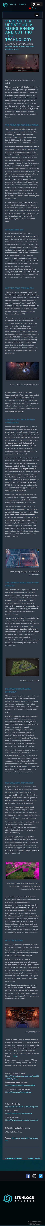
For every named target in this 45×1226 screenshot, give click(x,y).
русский (8, 47)
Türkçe (15, 49)
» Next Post (34, 1158)
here (15, 1056)
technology (33, 1138)
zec (6, 1141)
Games (22, 4)
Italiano (15, 47)
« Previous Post (13, 1158)
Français (22, 47)
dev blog (15, 1138)
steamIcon (36, 5)
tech (26, 1138)
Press (13, 4)
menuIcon (5, 4)
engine (21, 1138)
